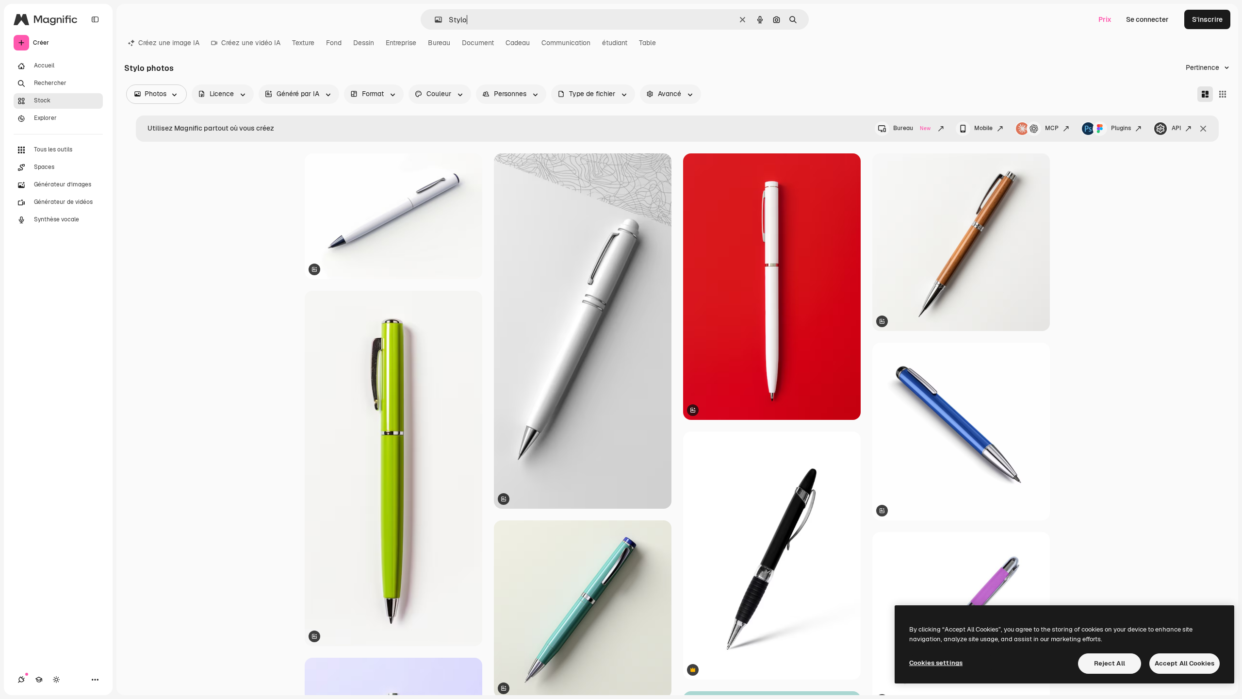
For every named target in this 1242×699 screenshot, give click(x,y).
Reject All (1109, 663)
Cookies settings (936, 663)
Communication (565, 42)
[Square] (1222, 94)
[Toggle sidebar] (95, 19)
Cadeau (518, 42)
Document (478, 42)
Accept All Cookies (1184, 663)
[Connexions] (21, 679)
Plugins (1121, 128)
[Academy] (39, 679)
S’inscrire (1207, 19)
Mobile (983, 128)
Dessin (363, 42)
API (1176, 128)
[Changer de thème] (56, 679)
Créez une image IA (168, 42)
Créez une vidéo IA (250, 42)
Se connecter (1147, 19)
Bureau (439, 42)
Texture (303, 42)
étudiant (614, 42)
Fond (334, 42)
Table (647, 42)
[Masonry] (1205, 94)
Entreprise (401, 42)
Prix (1104, 19)
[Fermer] (1203, 129)
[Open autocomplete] (434, 19)
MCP (1052, 128)
